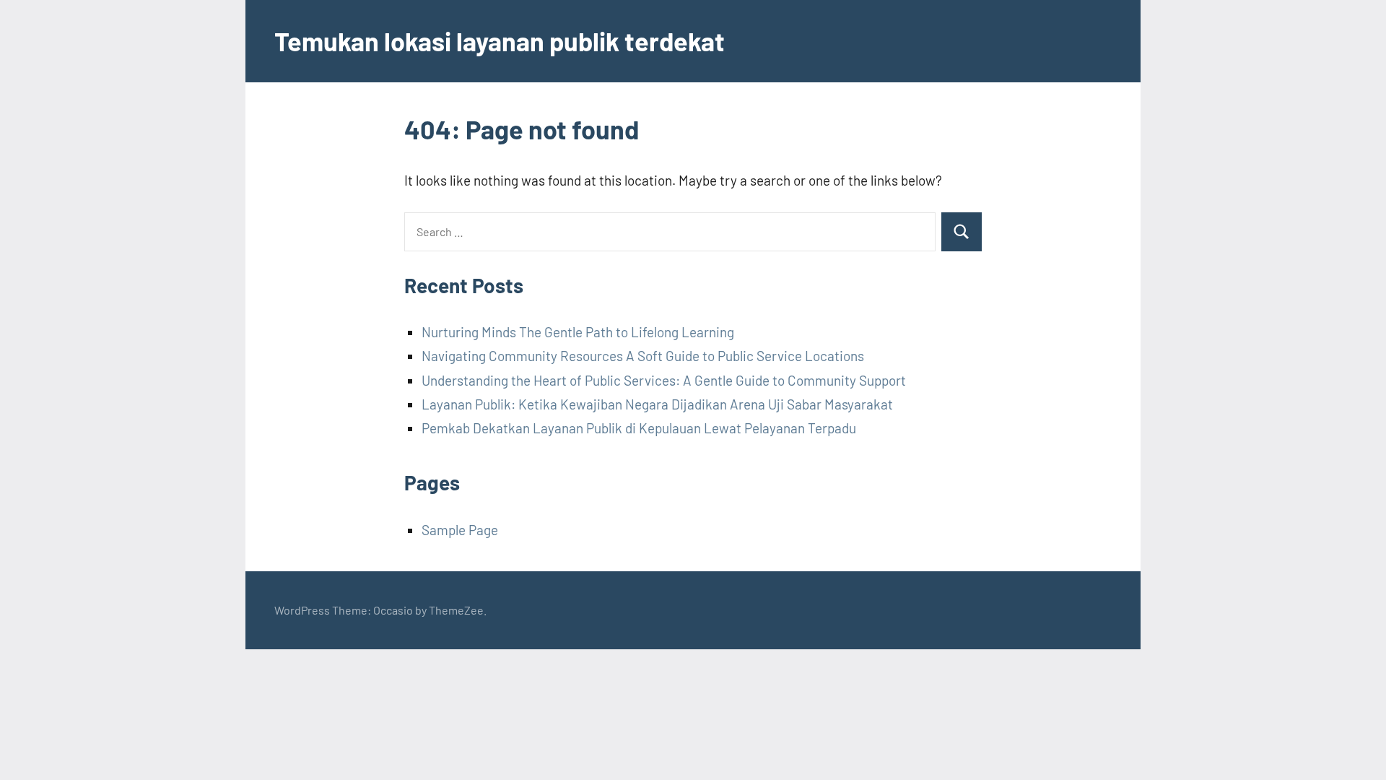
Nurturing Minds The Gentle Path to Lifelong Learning (578, 332)
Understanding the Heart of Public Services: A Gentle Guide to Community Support (664, 380)
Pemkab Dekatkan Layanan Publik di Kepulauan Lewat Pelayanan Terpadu (639, 428)
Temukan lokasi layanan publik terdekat (499, 40)
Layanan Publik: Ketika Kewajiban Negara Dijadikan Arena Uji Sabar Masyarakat (657, 404)
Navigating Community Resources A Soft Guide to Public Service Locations (643, 355)
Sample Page (460, 529)
